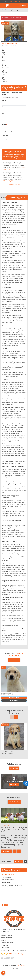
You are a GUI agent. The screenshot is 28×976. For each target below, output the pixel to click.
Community (6, 825)
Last (3, 113)
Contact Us (4, 945)
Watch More (14, 768)
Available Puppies (6, 935)
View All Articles (14, 802)
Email (4, 117)
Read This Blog (6, 851)
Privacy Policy (14, 968)
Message (5, 139)
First (3, 107)
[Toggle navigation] (3, 5)
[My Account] (26, 10)
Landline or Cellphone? (9, 132)
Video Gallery (5, 948)
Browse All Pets (14, 660)
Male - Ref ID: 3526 (7, 751)
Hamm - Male (7, 693)
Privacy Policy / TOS (8, 181)
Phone (4, 124)
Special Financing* (6, 938)
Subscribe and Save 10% (15, 1)
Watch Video (14, 784)
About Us (3, 940)
